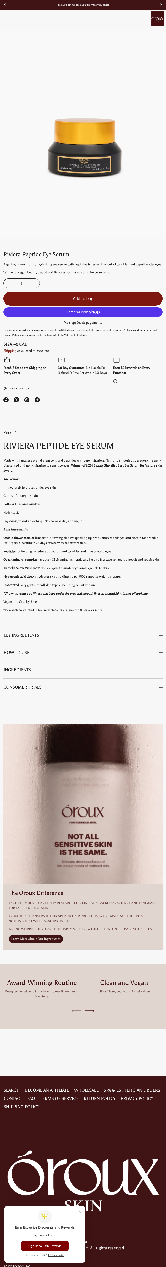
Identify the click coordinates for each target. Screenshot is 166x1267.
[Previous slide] (5, 5)
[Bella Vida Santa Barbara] (157, 18)
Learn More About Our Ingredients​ (36, 939)
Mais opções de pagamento (83, 323)
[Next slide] (89, 1010)
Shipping (9, 351)
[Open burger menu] (7, 18)
